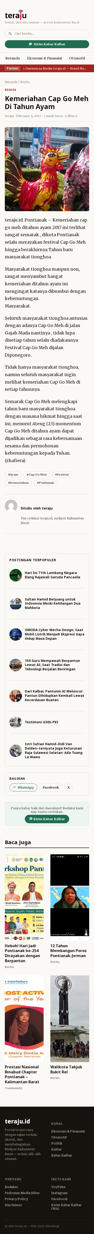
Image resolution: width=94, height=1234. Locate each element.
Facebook (51, 787)
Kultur (56, 1149)
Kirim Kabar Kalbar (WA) (66, 1206)
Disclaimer (13, 1205)
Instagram (59, 1193)
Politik (56, 1143)
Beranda (12, 58)
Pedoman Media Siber (22, 1193)
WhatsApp (26, 787)
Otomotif (77, 58)
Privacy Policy (16, 1199)
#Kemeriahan (18, 482)
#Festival (62, 474)
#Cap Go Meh (37, 474)
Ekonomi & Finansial (44, 58)
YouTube (58, 1187)
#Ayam (13, 474)
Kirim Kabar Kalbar (49, 44)
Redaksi (11, 1187)
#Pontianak (45, 482)
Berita (24, 82)
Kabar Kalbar (61, 1155)
